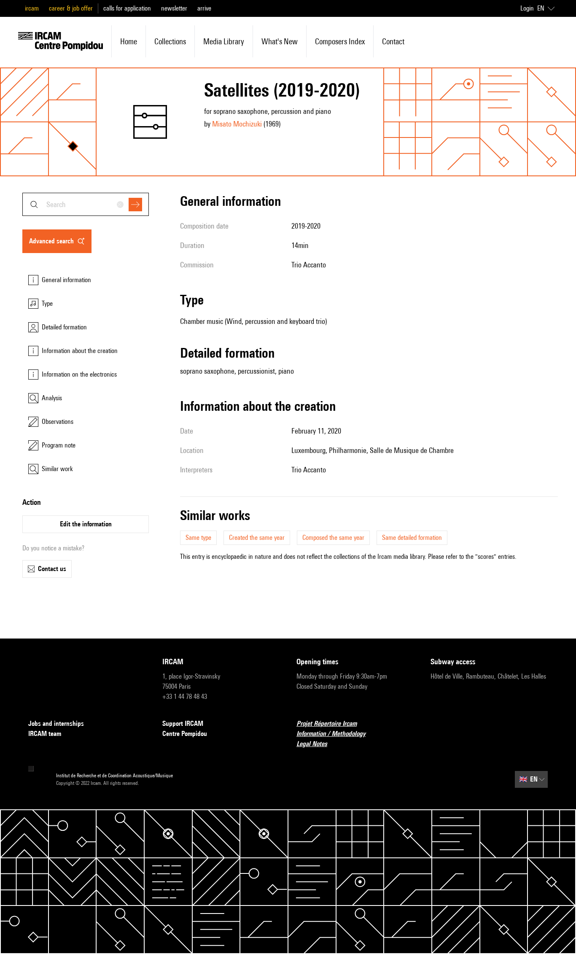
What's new (279, 41)
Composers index (340, 41)
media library (223, 41)
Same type (198, 538)
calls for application (127, 8)
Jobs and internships (56, 724)
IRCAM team (44, 734)
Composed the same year (333, 538)
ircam (32, 8)
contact (393, 41)
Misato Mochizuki (237, 123)
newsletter (174, 8)
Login (527, 8)
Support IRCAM (182, 724)
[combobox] (85, 204)
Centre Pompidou (184, 734)
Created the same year (257, 538)
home (128, 41)
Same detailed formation (412, 538)
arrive (204, 8)
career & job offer (71, 8)
